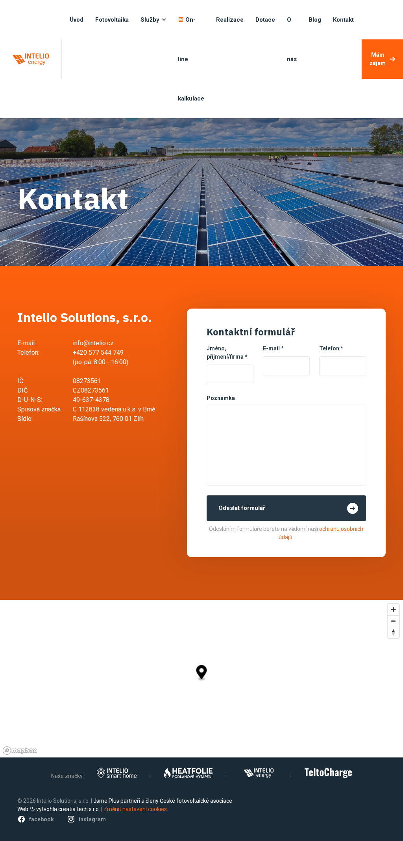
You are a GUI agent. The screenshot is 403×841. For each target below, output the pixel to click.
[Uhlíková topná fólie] (188, 773)
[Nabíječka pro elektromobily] (328, 773)
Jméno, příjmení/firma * (227, 352)
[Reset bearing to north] (393, 632)
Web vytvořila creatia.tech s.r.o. (58, 809)
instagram (92, 819)
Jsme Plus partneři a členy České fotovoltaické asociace (162, 801)
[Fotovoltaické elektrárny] (258, 773)
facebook (41, 819)
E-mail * (273, 348)
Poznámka (221, 398)
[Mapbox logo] (19, 750)
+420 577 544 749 (98, 352)
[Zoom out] (393, 621)
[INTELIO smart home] (117, 773)
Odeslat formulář (241, 508)
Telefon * (331, 348)
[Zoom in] (393, 609)
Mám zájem (378, 59)
